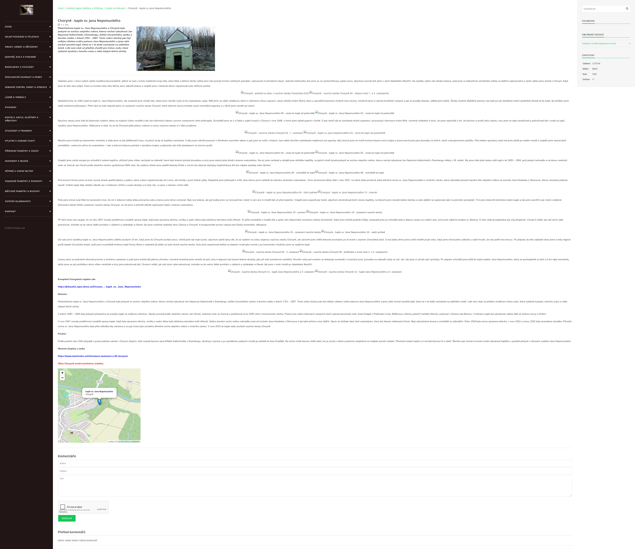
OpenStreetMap (123, 441)
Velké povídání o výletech (22, 36)
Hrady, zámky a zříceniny (21, 46)
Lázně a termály (15, 97)
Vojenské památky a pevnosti (23, 181)
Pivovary (11, 107)
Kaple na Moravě (115, 8)
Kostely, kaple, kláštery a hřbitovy (22, 119)
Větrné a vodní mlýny (19, 171)
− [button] (62, 378)
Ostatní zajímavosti (18, 201)
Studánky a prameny (18, 130)
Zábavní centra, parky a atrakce (26, 87)
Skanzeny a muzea (16, 160)
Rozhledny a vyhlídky (19, 66)
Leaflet (111, 441)
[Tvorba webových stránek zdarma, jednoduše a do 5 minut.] (24, 228)
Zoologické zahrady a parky (23, 77)
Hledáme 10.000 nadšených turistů (599, 43)
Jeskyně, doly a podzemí (20, 56)
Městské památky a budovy (22, 191)
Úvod (8, 26)
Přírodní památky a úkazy (22, 150)
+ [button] (62, 373)
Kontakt (10, 211)
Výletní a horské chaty (20, 140)
